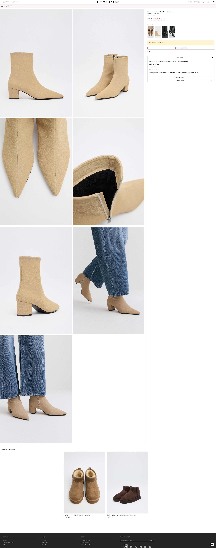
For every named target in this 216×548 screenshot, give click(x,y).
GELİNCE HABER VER (181, 48)
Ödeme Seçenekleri (180, 77)
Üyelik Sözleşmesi (85, 542)
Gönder (151, 540)
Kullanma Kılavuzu (180, 80)
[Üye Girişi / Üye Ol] (208, 2)
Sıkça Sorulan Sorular (8, 542)
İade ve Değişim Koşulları (87, 544)
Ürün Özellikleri (180, 57)
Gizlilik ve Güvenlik (86, 546)
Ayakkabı (5, 1)
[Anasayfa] (2, 6)
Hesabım (44, 540)
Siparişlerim (45, 544)
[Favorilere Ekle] (149, 52)
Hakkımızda (6, 544)
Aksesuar (14, 1)
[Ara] (203, 2)
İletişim (5, 540)
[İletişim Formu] (212, 544)
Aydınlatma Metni (85, 540)
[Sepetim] (213, 2)
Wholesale (5, 546)
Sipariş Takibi (45, 542)
